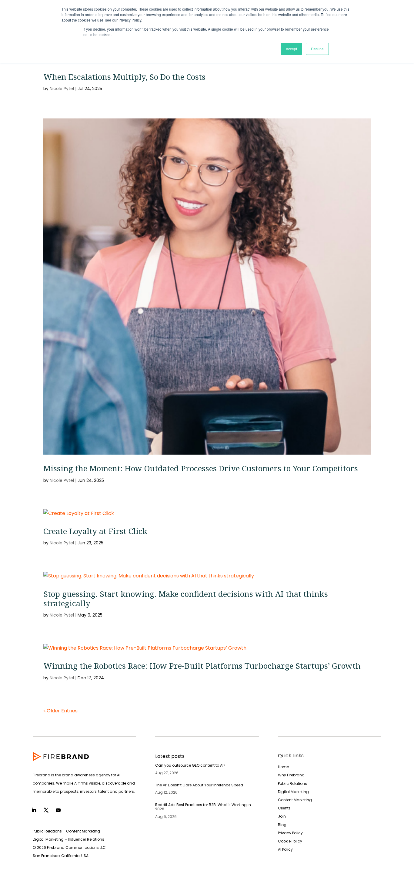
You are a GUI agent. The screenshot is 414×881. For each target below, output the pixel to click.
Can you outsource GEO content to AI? (190, 765)
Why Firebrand (291, 775)
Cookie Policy (290, 841)
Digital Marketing (293, 791)
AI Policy (285, 849)
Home (283, 766)
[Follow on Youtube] (58, 810)
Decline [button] (317, 48)
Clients (284, 808)
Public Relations (292, 783)
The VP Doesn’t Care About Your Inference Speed (199, 785)
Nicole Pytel (62, 89)
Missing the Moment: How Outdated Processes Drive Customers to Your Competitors (200, 468)
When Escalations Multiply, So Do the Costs (124, 76)
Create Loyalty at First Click (95, 531)
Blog (282, 824)
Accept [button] (291, 48)
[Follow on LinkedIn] (34, 810)
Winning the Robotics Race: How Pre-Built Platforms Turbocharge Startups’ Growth (202, 665)
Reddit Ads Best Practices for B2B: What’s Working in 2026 (203, 807)
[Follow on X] (46, 810)
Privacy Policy (290, 833)
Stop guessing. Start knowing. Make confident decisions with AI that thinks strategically (185, 598)
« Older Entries (60, 710)
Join (282, 816)
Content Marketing (295, 799)
